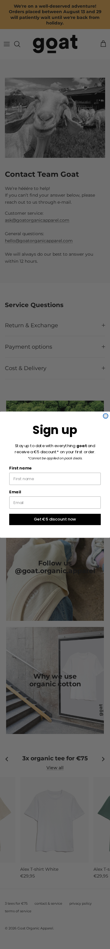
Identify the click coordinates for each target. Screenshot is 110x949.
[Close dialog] (105, 415)
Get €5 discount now (55, 519)
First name (20, 468)
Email (15, 492)
